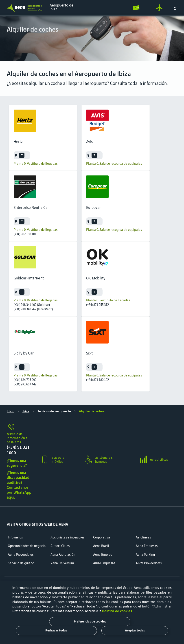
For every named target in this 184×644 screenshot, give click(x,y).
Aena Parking (145, 555)
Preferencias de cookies (90, 621)
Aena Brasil (101, 546)
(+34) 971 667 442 (25, 384)
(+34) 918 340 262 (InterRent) (33, 309)
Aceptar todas (135, 630)
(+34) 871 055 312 (97, 305)
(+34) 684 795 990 (25, 380)
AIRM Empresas (104, 563)
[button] (175, 8)
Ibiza (25, 411)
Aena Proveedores (20, 555)
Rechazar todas (56, 630)
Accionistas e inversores (67, 537)
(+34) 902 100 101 (25, 234)
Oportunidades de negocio (27, 546)
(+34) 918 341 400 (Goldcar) (32, 305)
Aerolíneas (143, 537)
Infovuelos (15, 537)
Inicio (10, 411)
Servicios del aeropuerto (54, 411)
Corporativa (101, 537)
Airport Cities (60, 546)
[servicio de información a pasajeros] (20, 427)
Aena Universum (62, 563)
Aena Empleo (102, 555)
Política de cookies (117, 611)
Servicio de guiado (21, 563)
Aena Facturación (62, 555)
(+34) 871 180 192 (97, 380)
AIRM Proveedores (149, 563)
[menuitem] (92, 38)
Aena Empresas (147, 546)
